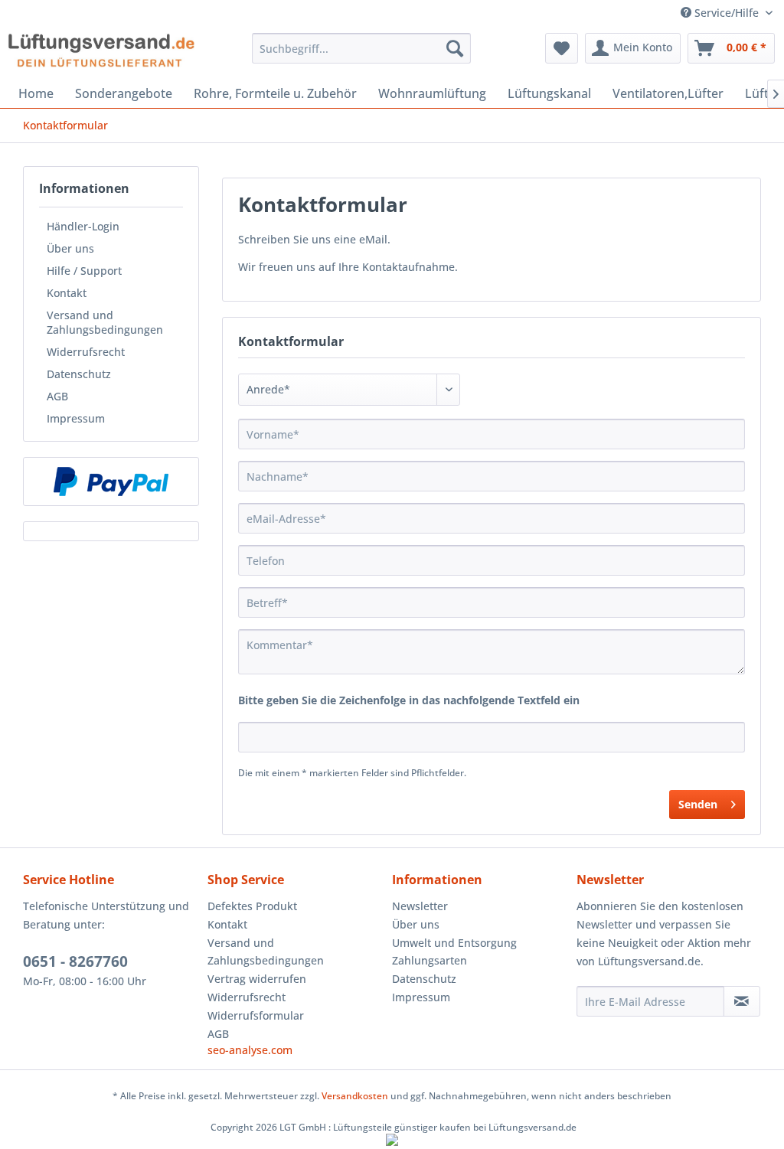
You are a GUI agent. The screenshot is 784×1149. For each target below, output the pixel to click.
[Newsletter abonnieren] (742, 1001)
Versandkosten (355, 1095)
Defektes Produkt (252, 906)
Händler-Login (83, 226)
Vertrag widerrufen (256, 978)
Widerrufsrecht (86, 351)
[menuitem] (362, 48)
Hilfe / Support (84, 270)
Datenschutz (79, 374)
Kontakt (67, 293)
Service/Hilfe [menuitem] (726, 12)
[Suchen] (455, 48)
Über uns (70, 248)
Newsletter (420, 906)
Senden (697, 804)
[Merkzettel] (561, 48)
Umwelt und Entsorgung (454, 942)
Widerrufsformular (255, 1015)
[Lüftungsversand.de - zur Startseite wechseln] (101, 52)
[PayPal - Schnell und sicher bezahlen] (111, 481)
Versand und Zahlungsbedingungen (105, 322)
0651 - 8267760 (75, 961)
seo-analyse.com (249, 1050)
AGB (57, 396)
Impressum (76, 418)
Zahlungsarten (429, 960)
